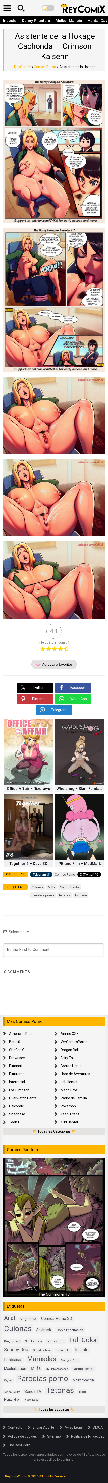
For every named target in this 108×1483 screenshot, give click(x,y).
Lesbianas (13, 1359)
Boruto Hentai (71, 1066)
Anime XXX (70, 1034)
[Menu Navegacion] (7, 8)
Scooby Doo (16, 1349)
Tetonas (64, 895)
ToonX (14, 1122)
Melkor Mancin (69, 20)
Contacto (15, 1427)
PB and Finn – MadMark (80, 863)
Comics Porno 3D (56, 1318)
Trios (82, 1392)
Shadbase (17, 1114)
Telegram (39, 874)
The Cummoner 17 (54, 1294)
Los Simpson (19, 1090)
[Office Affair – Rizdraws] (28, 784)
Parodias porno (43, 895)
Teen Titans (70, 1114)
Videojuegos (31, 1399)
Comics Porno (45, 67)
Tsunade (81, 895)
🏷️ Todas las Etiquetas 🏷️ (54, 1409)
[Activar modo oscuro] (48, 8)
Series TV (32, 1391)
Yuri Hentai (69, 1122)
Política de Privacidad (88, 1436)
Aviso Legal (74, 1427)
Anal (9, 1318)
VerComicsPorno (74, 1042)
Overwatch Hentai (23, 1098)
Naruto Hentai (70, 887)
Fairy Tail (67, 1058)
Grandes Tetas (42, 1350)
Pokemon (68, 1106)
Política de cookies (22, 1436)
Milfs (51, 887)
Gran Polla (63, 1350)
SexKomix (44, 1330)
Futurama (17, 1074)
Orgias (8, 1380)
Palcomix (16, 1106)
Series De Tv (12, 1392)
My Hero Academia (57, 1369)
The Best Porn (19, 1445)
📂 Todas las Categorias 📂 (54, 1131)
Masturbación (15, 1369)
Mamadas (41, 1359)
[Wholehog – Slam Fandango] (79, 784)
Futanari (15, 1066)
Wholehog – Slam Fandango (80, 788)
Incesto (9, 20)
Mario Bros (69, 1090)
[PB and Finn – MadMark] (79, 859)
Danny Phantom (36, 20)
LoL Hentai (69, 1082)
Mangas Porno (70, 1360)
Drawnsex (17, 1058)
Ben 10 (14, 1042)
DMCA (98, 1427)
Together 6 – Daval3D (28, 863)
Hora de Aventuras (75, 1074)
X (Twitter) (87, 874)
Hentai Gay (12, 1399)
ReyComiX (22, 67)
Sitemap (54, 1436)
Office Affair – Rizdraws (28, 788)
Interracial (17, 1082)
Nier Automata (33, 1341)
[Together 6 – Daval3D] (28, 859)
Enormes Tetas (56, 1341)
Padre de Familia (74, 1098)
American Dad (20, 1034)
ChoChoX (16, 1050)
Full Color (83, 1340)
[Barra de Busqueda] (21, 8)
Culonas (37, 887)
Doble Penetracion (70, 1330)
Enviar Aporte (43, 1427)
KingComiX (28, 1319)
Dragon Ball (70, 1050)
